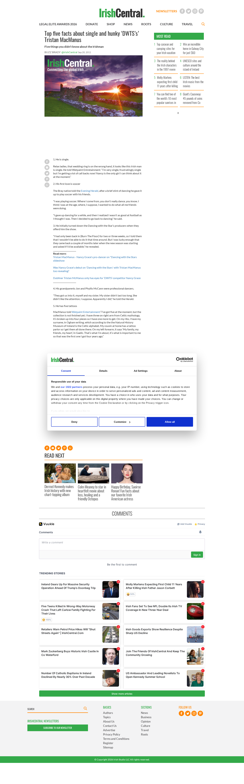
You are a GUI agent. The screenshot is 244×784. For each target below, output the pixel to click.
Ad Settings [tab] (141, 370)
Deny (74, 421)
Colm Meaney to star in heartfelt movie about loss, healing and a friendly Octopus (92, 493)
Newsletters (166, 11)
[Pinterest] (201, 11)
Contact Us (110, 726)
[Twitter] (188, 11)
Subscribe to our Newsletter (57, 727)
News (144, 713)
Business (146, 717)
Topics (107, 717)
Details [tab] (103, 370)
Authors (108, 713)
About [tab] (178, 370)
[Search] (203, 24)
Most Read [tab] (164, 36)
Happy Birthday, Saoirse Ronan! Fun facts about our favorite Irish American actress (126, 493)
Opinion (146, 721)
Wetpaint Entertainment (86, 311)
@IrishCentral (69, 52)
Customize (120, 421)
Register (108, 743)
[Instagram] (195, 11)
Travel (145, 730)
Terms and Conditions (116, 738)
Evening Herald (89, 190)
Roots (144, 734)
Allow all (170, 421)
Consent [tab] (66, 370)
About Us (108, 721)
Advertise (109, 730)
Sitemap (108, 747)
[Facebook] (182, 11)
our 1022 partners (71, 386)
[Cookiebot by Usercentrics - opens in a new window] (178, 359)
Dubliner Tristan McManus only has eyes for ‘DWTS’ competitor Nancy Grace (97, 278)
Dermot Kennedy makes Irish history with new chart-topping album (59, 490)
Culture (145, 726)
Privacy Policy (111, 734)
